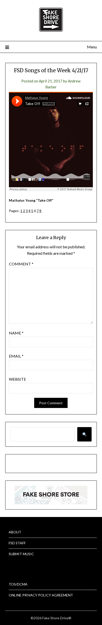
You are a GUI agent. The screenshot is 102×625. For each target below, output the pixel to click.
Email (16, 356)
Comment (21, 263)
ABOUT (15, 532)
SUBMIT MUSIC (21, 554)
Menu (92, 46)
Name (16, 333)
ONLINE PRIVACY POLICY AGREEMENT (41, 595)
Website (17, 379)
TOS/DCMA (18, 584)
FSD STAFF (17, 543)
